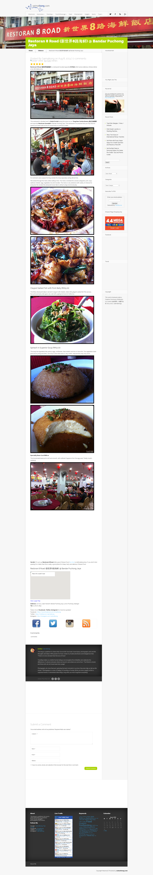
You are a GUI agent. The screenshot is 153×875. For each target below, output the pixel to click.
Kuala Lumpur (92, 828)
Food (89, 821)
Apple (92, 816)
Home (31, 50)
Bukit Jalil (96, 818)
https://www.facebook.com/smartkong (49, 612)
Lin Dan (87, 830)
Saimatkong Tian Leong (38, 826)
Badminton (90, 818)
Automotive (40, 14)
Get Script (59, 857)
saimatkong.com (121, 870)
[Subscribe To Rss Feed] (120, 14)
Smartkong (40, 828)
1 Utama (80, 816)
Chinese (41, 50)
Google (52, 679)
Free (97, 825)
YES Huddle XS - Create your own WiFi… (63, 850)
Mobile (83, 831)
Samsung (92, 834)
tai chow (72, 562)
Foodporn (82, 823)
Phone (86, 832)
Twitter (58, 679)
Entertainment (78, 14)
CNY (80, 822)
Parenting (50, 14)
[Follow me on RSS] (86, 627)
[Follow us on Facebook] (115, 14)
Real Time (63, 857)
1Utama (85, 816)
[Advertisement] (85, 6)
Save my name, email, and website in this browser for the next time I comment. (55, 765)
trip (93, 835)
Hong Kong (86, 827)
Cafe (80, 819)
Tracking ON (68, 857)
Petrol (83, 832)
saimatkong (38, 830)
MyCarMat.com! (110, 97)
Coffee (84, 822)
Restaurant (87, 834)
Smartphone (82, 835)
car (83, 819)
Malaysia (93, 830)
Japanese (81, 828)
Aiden (88, 816)
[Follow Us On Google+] (125, 14)
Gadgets (87, 14)
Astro (81, 818)
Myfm (86, 831)
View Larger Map (35, 601)
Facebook (55, 679)
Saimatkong (48, 58)
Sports (94, 14)
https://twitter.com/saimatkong (44, 614)
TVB (95, 835)
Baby (85, 818)
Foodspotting (85, 825)
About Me (33, 864)
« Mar (105, 831)
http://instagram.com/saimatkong (47, 616)
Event (70, 14)
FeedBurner (118, 205)
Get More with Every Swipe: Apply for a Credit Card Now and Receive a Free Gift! (115, 142)
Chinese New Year (90, 819)
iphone (92, 827)
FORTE (93, 825)
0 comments (79, 58)
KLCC (87, 828)
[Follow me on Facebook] (36, 627)
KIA (85, 828)
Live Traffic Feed (64, 817)
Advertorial (31, 14)
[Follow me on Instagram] (70, 627)
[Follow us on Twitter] (110, 14)
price (92, 832)
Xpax (80, 837)
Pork (89, 832)
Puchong (82, 834)
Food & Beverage (60, 14)
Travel (100, 14)
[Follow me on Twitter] (53, 627)
